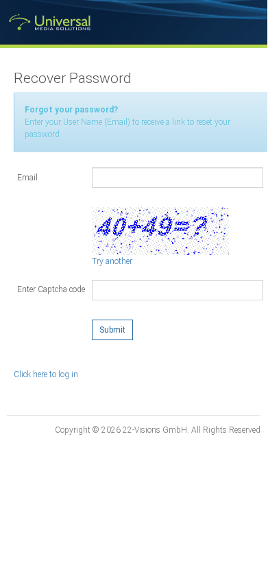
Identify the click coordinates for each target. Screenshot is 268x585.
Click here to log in (46, 374)
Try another (112, 261)
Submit (112, 330)
